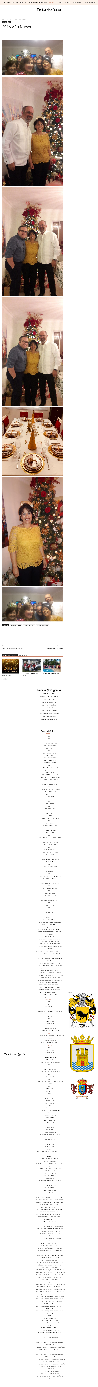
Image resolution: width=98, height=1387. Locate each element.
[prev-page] (3, 679)
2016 (14, 19)
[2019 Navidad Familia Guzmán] (52, 665)
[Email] (22, 35)
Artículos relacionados (9, 655)
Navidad (9, 19)
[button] (95, 2)
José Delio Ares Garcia (29, 625)
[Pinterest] (13, 35)
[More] (26, 35)
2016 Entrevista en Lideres (55, 648)
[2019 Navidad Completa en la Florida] (31, 665)
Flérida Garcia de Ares (16, 625)
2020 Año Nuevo (6, 675)
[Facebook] (4, 35)
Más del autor (23, 655)
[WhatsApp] (17, 35)
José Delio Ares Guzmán (42, 625)
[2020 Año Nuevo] (11, 666)
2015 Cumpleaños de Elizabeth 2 (12, 648)
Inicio (3, 19)
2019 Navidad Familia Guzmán (51, 673)
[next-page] (6, 679)
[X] (8, 35)
